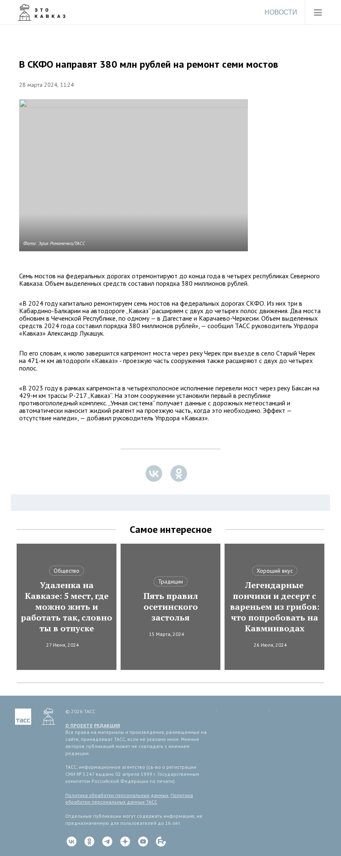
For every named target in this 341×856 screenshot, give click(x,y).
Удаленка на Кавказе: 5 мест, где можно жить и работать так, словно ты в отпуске (66, 607)
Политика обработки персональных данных (116, 795)
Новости (280, 12)
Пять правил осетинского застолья (170, 607)
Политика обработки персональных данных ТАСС (129, 798)
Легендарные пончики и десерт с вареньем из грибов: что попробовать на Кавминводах (274, 607)
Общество (66, 570)
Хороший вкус (275, 570)
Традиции (170, 581)
